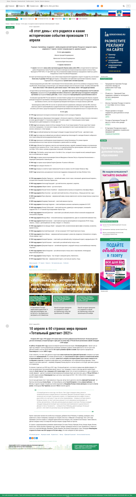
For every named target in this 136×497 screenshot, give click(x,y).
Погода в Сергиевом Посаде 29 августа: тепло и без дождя (116, 121)
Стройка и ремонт (30, 1)
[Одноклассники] (32, 267)
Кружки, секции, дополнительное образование (112, 151)
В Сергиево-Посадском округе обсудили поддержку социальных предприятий (117, 130)
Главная (11, 6)
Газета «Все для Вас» (51, 6)
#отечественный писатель (83, 434)
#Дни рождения (33, 263)
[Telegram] (35, 267)
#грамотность (54, 434)
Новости (22, 6)
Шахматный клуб (21, 1)
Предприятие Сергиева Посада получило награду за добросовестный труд (116, 86)
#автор (61, 434)
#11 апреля (41, 263)
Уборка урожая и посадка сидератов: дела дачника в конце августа (117, 112)
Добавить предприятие (115, 239)
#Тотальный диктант (34, 434)
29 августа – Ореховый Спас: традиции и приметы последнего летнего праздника (117, 95)
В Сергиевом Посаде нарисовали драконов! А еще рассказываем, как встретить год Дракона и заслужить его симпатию (39, 311)
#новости (48, 263)
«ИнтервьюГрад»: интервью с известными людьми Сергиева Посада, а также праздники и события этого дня (63, 284)
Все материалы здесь (115, 163)
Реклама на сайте (104, 76)
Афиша (8, 1)
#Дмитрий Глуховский (70, 434)
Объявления (14, 1)
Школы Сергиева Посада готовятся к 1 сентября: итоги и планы (117, 104)
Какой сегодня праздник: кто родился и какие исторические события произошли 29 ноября (63, 310)
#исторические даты (57, 263)
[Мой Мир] (37, 267)
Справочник (34, 6)
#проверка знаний (45, 434)
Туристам (37, 1)
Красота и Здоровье (44, 1)
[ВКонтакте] (30, 267)
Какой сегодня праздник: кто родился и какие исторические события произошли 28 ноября (86, 310)
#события (65, 263)
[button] (126, 27)
